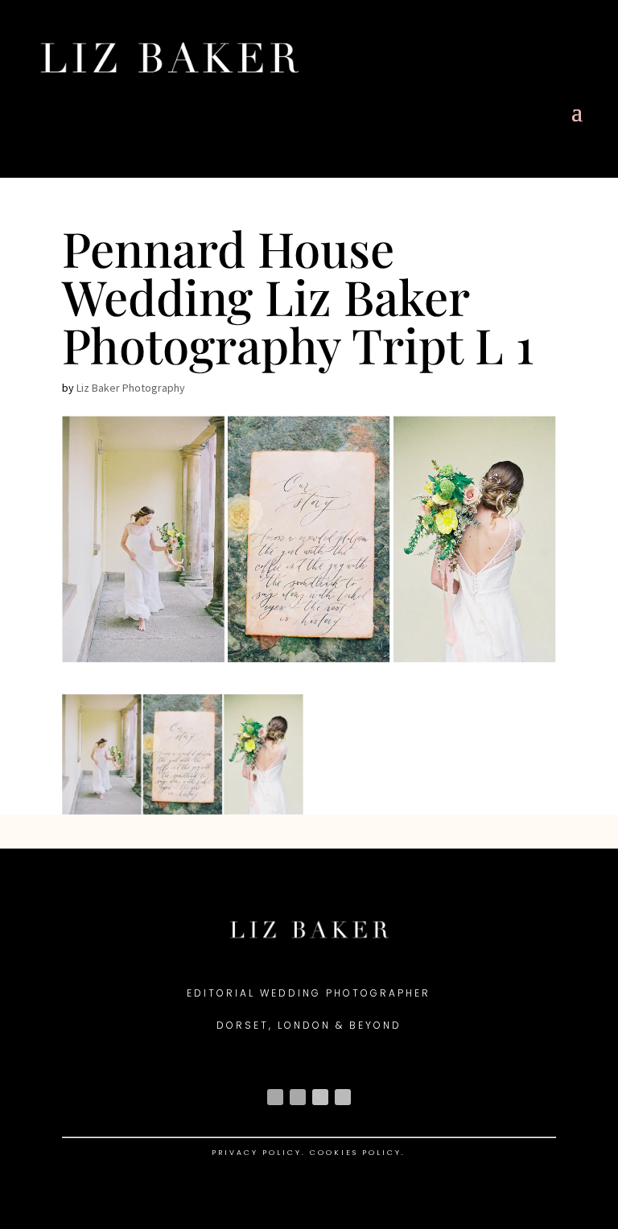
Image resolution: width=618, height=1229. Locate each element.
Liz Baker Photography (130, 387)
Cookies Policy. (358, 1152)
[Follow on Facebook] (298, 1097)
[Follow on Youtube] (320, 1097)
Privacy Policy (257, 1152)
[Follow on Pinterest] (343, 1097)
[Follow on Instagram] (275, 1097)
